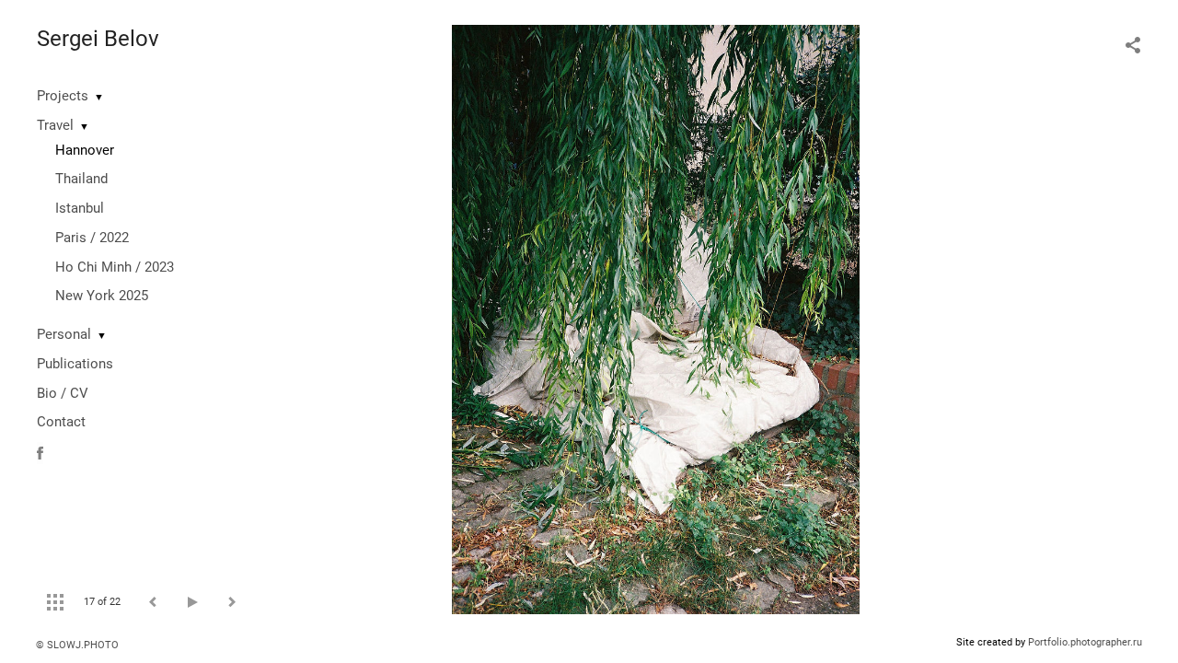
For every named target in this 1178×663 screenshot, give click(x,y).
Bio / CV (62, 393)
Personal (64, 334)
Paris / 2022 (92, 237)
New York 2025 (101, 295)
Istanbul (79, 208)
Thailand (81, 178)
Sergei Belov (98, 39)
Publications (75, 363)
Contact (61, 421)
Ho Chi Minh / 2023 (114, 267)
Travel (55, 125)
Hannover (84, 150)
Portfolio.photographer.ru (1085, 642)
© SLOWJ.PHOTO (77, 645)
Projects (62, 95)
